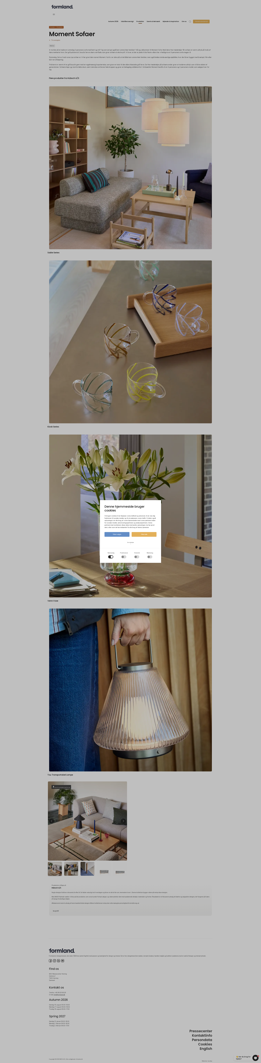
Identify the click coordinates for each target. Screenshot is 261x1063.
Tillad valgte (117, 534)
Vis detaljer (130, 543)
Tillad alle (144, 534)
